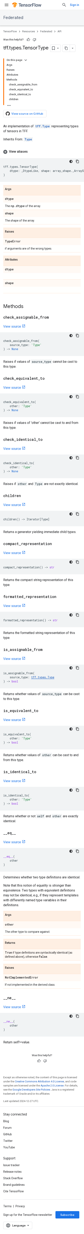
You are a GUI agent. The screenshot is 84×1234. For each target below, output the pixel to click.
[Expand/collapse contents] (25, 60)
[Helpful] (28, 40)
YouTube (9, 1147)
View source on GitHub (27, 113)
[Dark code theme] (71, 161)
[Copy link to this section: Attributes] (22, 259)
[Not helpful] (34, 40)
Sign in (74, 5)
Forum (7, 1127)
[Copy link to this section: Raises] (18, 231)
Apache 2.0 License (52, 1085)
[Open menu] (6, 5)
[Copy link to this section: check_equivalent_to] (49, 378)
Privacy (20, 1206)
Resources (28, 31)
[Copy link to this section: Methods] (27, 306)
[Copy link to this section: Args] (15, 189)
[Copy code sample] (77, 161)
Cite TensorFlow (13, 1191)
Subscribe (67, 1215)
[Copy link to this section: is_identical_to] (40, 772)
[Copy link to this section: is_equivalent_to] (42, 711)
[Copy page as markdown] (66, 48)
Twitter (8, 1140)
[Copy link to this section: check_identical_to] (47, 439)
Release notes (12, 1171)
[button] (42, 151)
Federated (13, 17)
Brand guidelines (14, 1184)
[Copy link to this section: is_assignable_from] (47, 649)
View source (12, 326)
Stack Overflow (13, 1178)
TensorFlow (10, 31)
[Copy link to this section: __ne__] (20, 998)
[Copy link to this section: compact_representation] (56, 544)
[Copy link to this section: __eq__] (20, 833)
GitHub (7, 1134)
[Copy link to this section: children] (25, 496)
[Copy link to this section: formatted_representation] (60, 597)
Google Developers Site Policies (31, 1089)
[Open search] (64, 4)
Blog (6, 1121)
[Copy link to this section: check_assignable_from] (53, 317)
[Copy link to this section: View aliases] (32, 151)
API (59, 31)
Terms (7, 1206)
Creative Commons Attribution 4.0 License (39, 1081)
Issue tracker (11, 1165)
